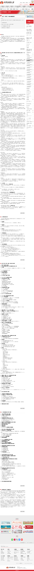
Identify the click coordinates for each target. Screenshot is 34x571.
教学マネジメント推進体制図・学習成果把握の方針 (29, 38)
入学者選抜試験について (17, 550)
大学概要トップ (29, 21)
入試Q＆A (15, 553)
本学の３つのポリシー (29, 35)
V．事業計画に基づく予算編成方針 (5, 27)
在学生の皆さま (7, 6)
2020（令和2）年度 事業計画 (29, 72)
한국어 (30, 2)
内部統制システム (29, 96)
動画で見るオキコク (16, 552)
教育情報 (22, 549)
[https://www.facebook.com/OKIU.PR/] (19, 539)
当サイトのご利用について (30, 542)
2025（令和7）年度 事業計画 (29, 60)
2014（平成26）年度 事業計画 (29, 86)
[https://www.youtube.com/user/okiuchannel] (22, 539)
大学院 (8, 9)
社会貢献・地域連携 (29, 121)
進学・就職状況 (3, 560)
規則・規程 (28, 105)
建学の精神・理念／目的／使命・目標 (29, 33)
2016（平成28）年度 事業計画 (29, 81)
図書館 (32, 9)
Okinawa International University (28, 563)
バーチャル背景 (29, 118)
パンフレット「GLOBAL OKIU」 (10, 559)
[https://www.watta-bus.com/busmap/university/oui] (28, 527)
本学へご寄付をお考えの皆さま (30, 6)
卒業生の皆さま (11, 6)
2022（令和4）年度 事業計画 (29, 67)
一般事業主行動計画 (29, 108)
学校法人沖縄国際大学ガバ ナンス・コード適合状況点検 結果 (29, 30)
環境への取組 (28, 110)
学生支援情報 (28, 551)
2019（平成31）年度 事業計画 (29, 74)
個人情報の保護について (23, 542)
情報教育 (22, 552)
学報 (27, 114)
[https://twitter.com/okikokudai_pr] (17, 539)
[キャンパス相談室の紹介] (6, 522)
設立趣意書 (28, 24)
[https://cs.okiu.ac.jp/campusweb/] (32, 1)
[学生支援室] (17, 522)
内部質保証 (28, 90)
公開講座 (22, 555)
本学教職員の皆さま (24, 6)
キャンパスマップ (26, 4)
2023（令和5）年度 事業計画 (29, 65)
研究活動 (15, 555)
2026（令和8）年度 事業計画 (29, 58)
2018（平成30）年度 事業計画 (29, 77)
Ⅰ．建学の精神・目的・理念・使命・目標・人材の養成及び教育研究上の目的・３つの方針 (12, 20)
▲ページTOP (22, 213)
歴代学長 (28, 45)
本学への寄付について (29, 101)
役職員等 (28, 47)
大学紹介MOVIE (29, 112)
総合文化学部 (2, 553)
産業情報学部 (2, 552)
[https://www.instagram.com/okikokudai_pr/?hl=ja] (14, 539)
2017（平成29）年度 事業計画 (29, 79)
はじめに (2, 18)
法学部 (1, 550)
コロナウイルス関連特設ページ (20, 563)
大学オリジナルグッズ (29, 116)
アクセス (21, 4)
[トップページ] (8, 2)
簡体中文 (24, 2)
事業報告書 (28, 88)
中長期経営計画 (29, 52)
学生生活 (28, 549)
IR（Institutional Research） (29, 94)
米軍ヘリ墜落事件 (29, 125)
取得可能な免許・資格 (23, 553)
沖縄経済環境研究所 (16, 560)
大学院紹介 (8, 550)
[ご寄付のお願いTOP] (17, 531)
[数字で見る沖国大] (17, 527)
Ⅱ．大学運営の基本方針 (4, 22)
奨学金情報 (28, 552)
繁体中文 (27, 2)
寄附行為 (28, 107)
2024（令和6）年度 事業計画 (29, 62)
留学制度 (8, 555)
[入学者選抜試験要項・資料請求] (30, 16)
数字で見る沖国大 (29, 103)
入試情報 (8, 552)
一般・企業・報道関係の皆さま (18, 6)
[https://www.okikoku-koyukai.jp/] (6, 531)
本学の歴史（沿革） (29, 42)
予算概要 (28, 97)
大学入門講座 (22, 560)
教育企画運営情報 (23, 551)
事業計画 (28, 54)
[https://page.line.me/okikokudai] (12, 539)
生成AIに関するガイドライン (29, 128)
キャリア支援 (3, 555)
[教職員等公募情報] (28, 531)
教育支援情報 (9, 553)
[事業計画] (17, 12)
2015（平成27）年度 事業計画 (29, 84)
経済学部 (2, 551)
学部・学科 (2, 549)
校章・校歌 (28, 44)
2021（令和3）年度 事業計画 (29, 70)
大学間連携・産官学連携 (29, 124)
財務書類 (28, 99)
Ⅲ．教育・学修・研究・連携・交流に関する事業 (7, 24)
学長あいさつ (28, 40)
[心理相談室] (28, 522)
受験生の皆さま (2, 6)
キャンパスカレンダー (29, 550)
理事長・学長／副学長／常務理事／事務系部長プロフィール (29, 50)
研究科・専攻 (9, 551)
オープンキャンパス (16, 551)
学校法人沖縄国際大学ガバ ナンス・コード (29, 27)
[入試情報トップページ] (6, 527)
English (21, 2)
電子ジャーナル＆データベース (30, 560)
